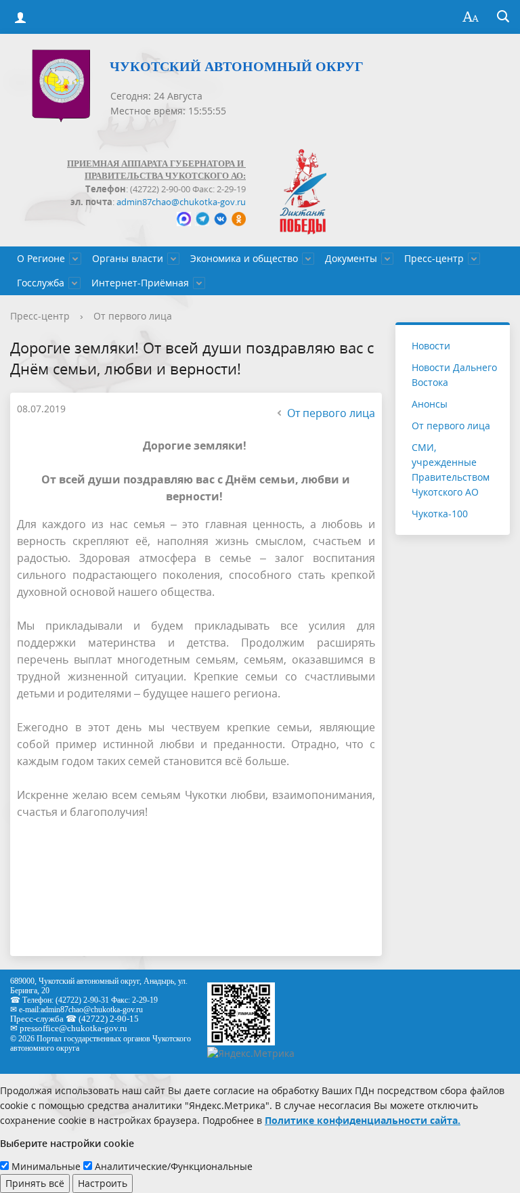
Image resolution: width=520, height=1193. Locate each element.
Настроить (102, 1183)
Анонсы (430, 403)
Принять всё (34, 1183)
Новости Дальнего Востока (454, 375)
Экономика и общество (244, 258)
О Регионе (41, 258)
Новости (431, 345)
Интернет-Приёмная (140, 282)
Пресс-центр (434, 258)
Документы (351, 258)
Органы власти (127, 258)
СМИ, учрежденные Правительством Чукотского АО (451, 469)
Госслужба (40, 282)
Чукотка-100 (440, 513)
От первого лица (132, 315)
